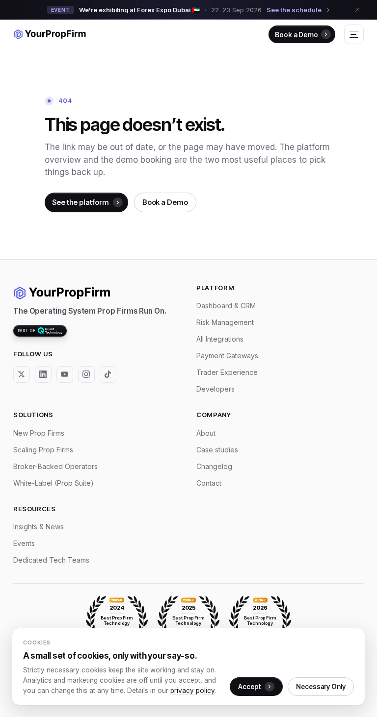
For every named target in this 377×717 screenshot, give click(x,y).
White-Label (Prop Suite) (53, 483)
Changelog (214, 466)
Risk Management (225, 322)
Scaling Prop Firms (43, 449)
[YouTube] (64, 374)
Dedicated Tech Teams (51, 560)
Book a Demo (296, 34)
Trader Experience (227, 372)
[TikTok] (108, 374)
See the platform (80, 202)
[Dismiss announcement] (357, 9)
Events (24, 543)
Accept (249, 687)
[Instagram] (86, 374)
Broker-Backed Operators (55, 466)
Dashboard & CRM (226, 305)
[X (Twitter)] (21, 374)
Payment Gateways (227, 355)
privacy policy (192, 690)
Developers (215, 389)
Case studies (217, 449)
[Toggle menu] (354, 34)
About (205, 433)
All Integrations (219, 339)
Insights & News (38, 526)
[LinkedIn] (43, 374)
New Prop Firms (38, 433)
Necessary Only (321, 687)
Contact (208, 483)
